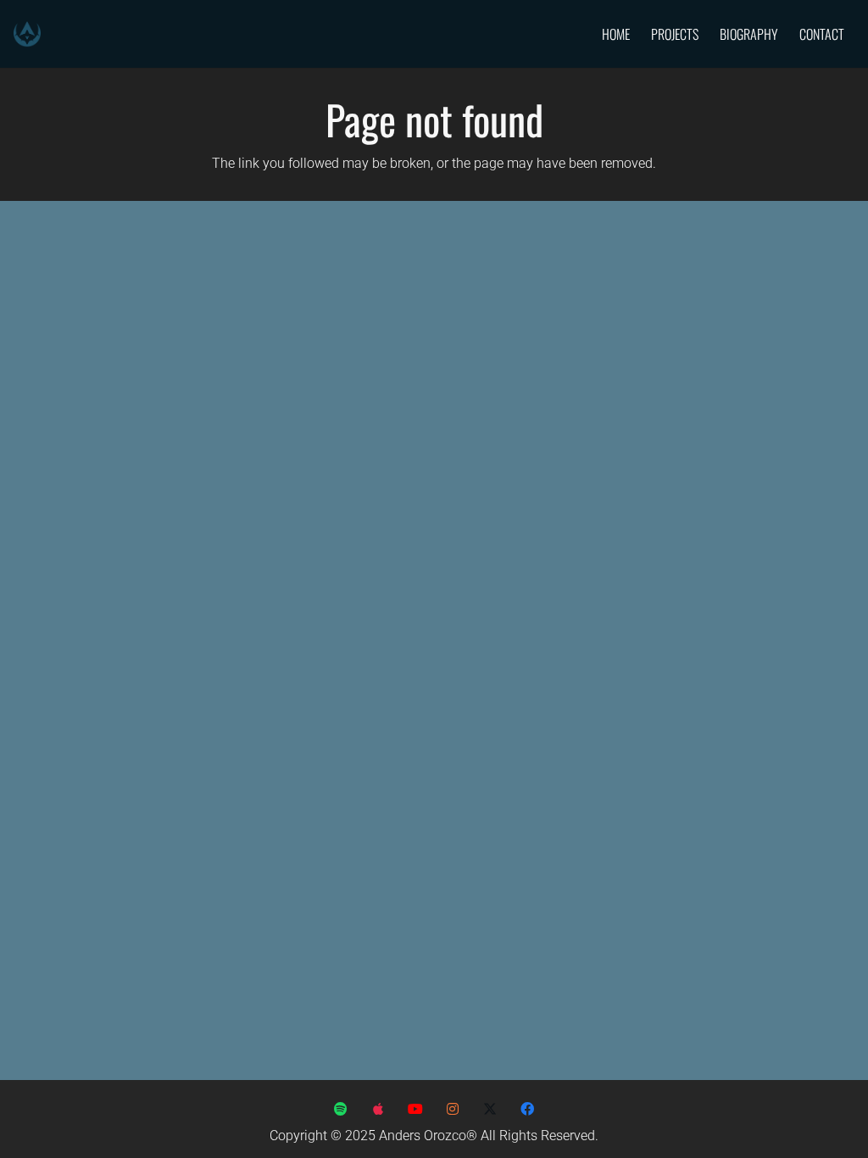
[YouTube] (415, 1109)
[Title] (453, 1109)
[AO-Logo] (27, 33)
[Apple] (378, 1109)
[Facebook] (527, 1109)
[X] (490, 1109)
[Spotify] (341, 1109)
